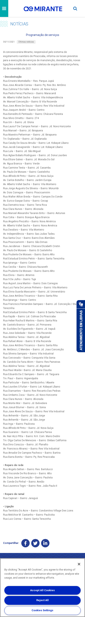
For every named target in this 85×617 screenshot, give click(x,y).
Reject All (42, 600)
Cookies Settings (42, 610)
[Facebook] (25, 543)
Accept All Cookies (42, 590)
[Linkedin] (45, 543)
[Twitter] (35, 543)
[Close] (79, 564)
